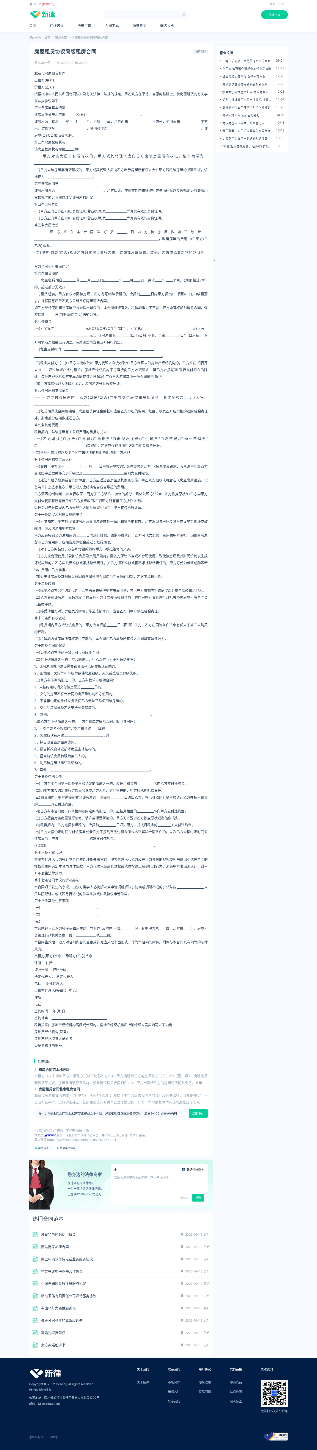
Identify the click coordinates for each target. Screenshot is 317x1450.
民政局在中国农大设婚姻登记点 (243, 123)
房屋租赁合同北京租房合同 (59, 1089)
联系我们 (174, 1401)
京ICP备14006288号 (43, 1437)
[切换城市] (48, 4)
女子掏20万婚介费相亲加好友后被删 (246, 68)
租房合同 (43, 1148)
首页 (32, 25)
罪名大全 (167, 25)
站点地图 (236, 1391)
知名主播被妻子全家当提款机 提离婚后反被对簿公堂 (246, 100)
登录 (272, 4)
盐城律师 (44, 62)
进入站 (37, 4)
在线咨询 (274, 14)
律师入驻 (174, 1391)
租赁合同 (61, 37)
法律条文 (139, 25)
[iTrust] (275, 1439)
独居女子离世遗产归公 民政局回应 (245, 92)
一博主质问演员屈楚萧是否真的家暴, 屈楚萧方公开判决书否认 (246, 61)
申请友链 (236, 1382)
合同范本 (112, 25)
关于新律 (143, 1382)
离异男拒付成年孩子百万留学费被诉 (246, 107)
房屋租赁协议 (67, 1148)
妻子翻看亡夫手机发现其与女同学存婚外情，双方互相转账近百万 (248, 131)
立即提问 (198, 1113)
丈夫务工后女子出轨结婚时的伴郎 (245, 138)
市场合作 (174, 1382)
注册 (281, 4)
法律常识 (84, 25)
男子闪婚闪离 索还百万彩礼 (240, 115)
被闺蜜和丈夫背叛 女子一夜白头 (243, 76)
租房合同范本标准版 (54, 1070)
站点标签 (236, 1401)
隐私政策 (205, 1382)
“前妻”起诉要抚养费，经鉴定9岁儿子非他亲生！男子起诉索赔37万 (247, 146)
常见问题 (205, 1391)
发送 (198, 1197)
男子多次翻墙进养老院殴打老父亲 (245, 84)
